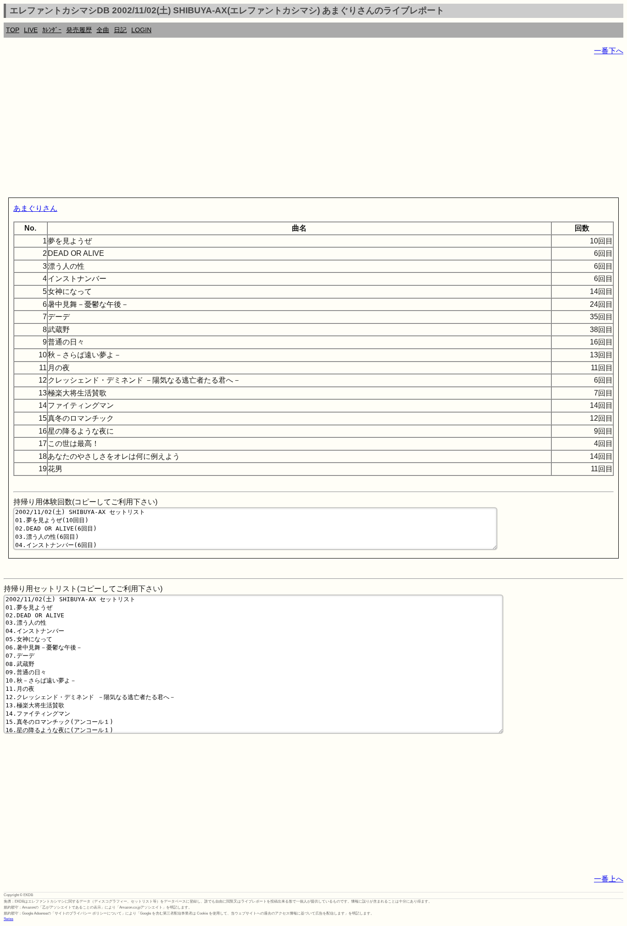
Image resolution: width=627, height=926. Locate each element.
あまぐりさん (35, 208)
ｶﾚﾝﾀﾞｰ (52, 30)
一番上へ (608, 879)
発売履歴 (79, 30)
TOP (12, 30)
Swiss (8, 919)
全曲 (102, 30)
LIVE (31, 30)
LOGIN (141, 30)
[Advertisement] (279, 128)
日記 (120, 30)
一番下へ (608, 51)
